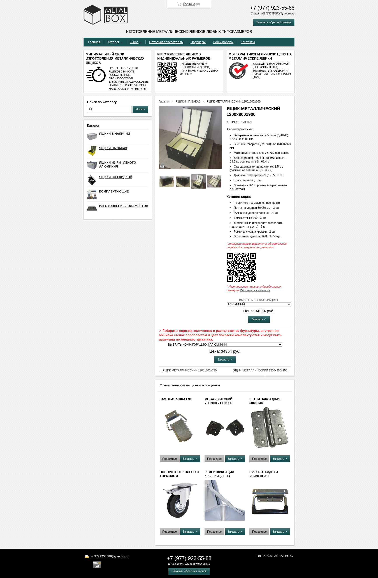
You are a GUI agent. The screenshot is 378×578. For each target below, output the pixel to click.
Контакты (248, 42)
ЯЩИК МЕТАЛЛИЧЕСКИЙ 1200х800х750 (190, 370)
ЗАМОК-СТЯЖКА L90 (176, 399)
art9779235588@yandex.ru (110, 556)
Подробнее (169, 458)
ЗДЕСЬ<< (186, 74)
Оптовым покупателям (166, 42)
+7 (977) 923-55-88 (272, 8)
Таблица (275, 236)
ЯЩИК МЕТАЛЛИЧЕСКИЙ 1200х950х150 (260, 370)
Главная (94, 42)
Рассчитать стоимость (255, 290)
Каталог (113, 42)
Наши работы (223, 42)
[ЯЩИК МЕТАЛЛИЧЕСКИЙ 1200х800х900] (190, 137)
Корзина (189, 4)
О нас (134, 42)
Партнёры (198, 42)
